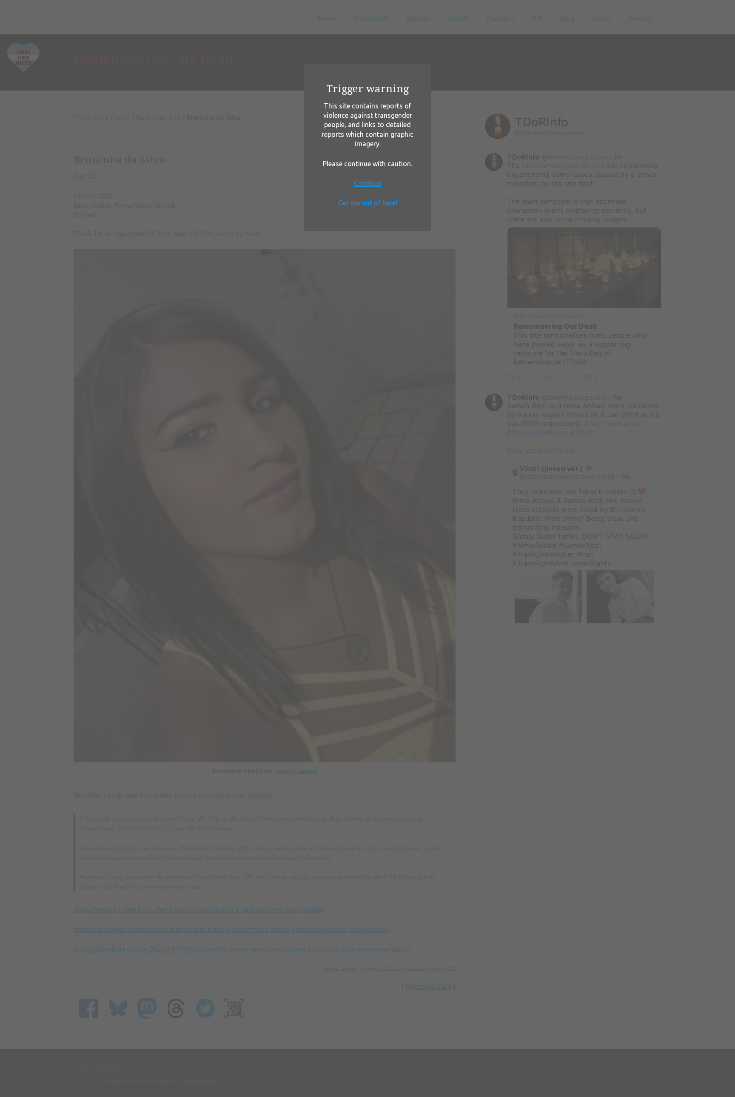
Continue (368, 183)
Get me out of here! (367, 203)
